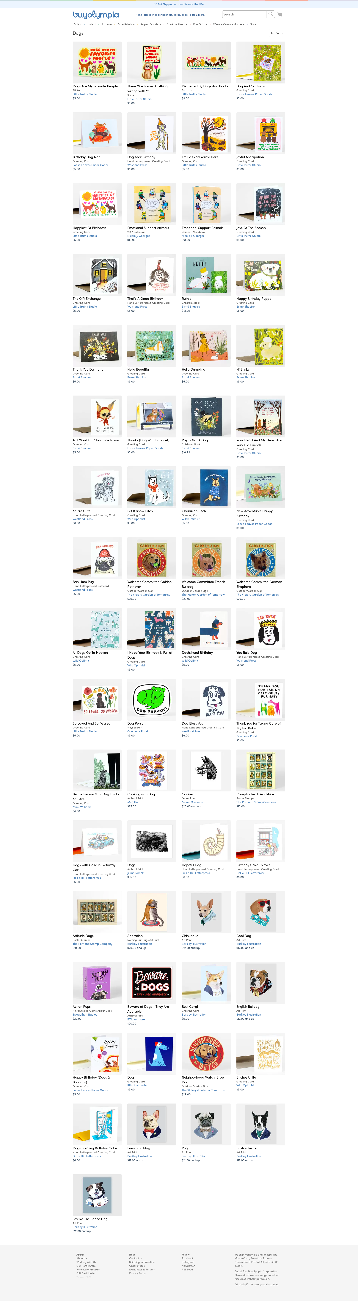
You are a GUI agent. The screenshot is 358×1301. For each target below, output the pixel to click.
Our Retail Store (86, 1265)
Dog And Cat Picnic (251, 85)
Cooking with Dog (141, 793)
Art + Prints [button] (125, 24)
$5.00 (76, 98)
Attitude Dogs (83, 935)
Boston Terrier (247, 1147)
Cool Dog (243, 935)
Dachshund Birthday (197, 652)
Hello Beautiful (138, 369)
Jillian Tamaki (135, 873)
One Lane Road (137, 731)
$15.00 (240, 806)
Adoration (135, 935)
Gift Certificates (85, 1273)
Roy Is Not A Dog (195, 439)
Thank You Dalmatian (89, 369)
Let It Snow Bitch (140, 510)
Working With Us (86, 1262)
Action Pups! (82, 1006)
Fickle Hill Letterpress (87, 877)
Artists (77, 24)
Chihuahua (190, 935)
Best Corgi (190, 1006)
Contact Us (135, 1258)
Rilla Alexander (137, 1085)
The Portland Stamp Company (256, 802)
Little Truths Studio (85, 94)
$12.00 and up (191, 948)
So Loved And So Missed (91, 723)
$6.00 (131, 169)
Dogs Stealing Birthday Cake (95, 1147)
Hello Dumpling (193, 369)
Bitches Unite (246, 1077)
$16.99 (131, 240)
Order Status (137, 1265)
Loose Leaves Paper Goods (254, 94)
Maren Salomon (192, 802)
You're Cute (81, 510)
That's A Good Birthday (145, 298)
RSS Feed (187, 1269)
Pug (185, 1147)
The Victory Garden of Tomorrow (148, 594)
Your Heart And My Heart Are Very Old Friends (259, 442)
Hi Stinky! (243, 369)
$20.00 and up (191, 806)
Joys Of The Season (251, 227)
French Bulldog (138, 1147)
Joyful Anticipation (250, 156)
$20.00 (77, 1018)
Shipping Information (142, 1262)
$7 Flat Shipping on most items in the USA (179, 4)
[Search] (270, 14)
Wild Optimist (136, 519)
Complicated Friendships (255, 793)
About (80, 1254)
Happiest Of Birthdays (89, 227)
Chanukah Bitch (194, 510)
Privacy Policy (137, 1273)
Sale (253, 24)
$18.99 (186, 240)
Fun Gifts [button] (199, 24)
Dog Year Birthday (141, 156)
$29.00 (131, 598)
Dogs (131, 864)
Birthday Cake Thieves (253, 864)
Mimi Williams (82, 807)
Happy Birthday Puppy (253, 298)
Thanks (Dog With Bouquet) (148, 439)
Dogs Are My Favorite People (95, 85)
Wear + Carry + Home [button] (228, 24)
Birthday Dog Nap (87, 156)
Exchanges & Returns (142, 1269)
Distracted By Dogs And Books (205, 85)
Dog (130, 1077)
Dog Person (136, 723)
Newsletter (188, 1265)
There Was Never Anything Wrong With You (147, 88)
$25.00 (131, 806)
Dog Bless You (192, 723)
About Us (81, 1258)
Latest (91, 24)
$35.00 (131, 877)
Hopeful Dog (191, 864)
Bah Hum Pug (83, 581)
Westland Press (137, 165)
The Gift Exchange (87, 298)
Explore (106, 24)
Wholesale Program (88, 1269)
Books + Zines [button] (176, 24)
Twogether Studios (85, 1014)
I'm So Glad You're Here (200, 156)
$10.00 (77, 948)
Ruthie (186, 298)
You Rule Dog (246, 652)
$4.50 (185, 98)
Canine (187, 793)
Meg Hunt (133, 802)
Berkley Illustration (139, 943)
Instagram (188, 1262)
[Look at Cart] (280, 14)
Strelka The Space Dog (90, 1218)
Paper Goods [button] (149, 24)
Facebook (187, 1258)
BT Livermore (136, 1019)
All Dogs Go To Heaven (90, 652)
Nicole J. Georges (138, 235)
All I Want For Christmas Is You (96, 439)
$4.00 (76, 811)
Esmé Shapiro (191, 306)
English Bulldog (248, 1006)
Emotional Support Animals (148, 227)
